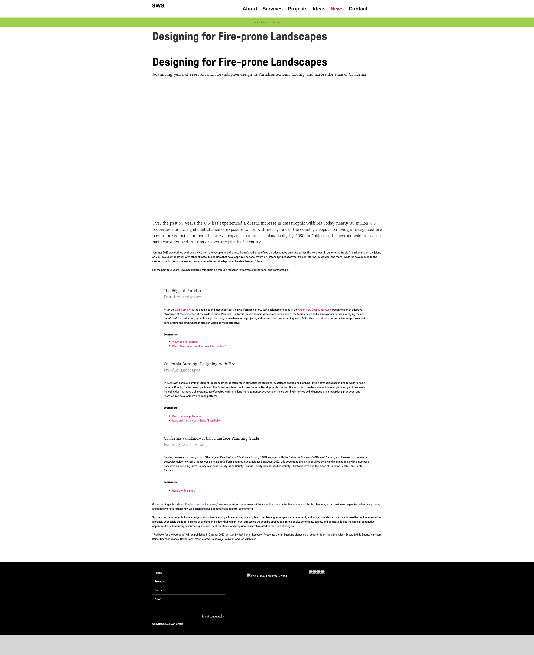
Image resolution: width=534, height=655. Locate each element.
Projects (160, 581)
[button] (375, 9)
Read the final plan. (183, 490)
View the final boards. (185, 341)
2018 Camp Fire (184, 309)
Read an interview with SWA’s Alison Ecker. (197, 420)
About (158, 572)
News (158, 599)
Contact (159, 590)
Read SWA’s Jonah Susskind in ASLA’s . (199, 346)
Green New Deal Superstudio (315, 309)
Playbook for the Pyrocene (200, 504)
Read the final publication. (187, 416)
